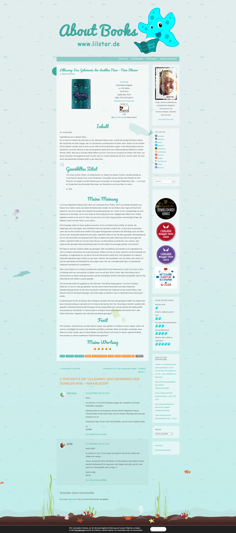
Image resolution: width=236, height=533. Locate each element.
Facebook (160, 136)
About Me (123, 59)
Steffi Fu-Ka (71, 393)
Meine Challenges (168, 59)
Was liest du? (161, 161)
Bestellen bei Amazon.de (124, 101)
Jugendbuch (69, 356)
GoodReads (161, 149)
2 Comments (139, 356)
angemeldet (72, 499)
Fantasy (62, 356)
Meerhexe (117, 356)
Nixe (133, 356)
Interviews (151, 59)
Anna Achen (159, 404)
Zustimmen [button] (158, 529)
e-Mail (159, 165)
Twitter (159, 143)
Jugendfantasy (79, 356)
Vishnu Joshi (159, 415)
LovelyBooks (161, 152)
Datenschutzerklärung (162, 450)
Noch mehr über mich (166, 120)
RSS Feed (160, 168)
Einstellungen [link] (79, 530)
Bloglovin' (160, 146)
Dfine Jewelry (159, 382)
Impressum (159, 446)
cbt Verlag (124, 82)
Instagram (161, 139)
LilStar (73, 74)
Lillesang (110, 356)
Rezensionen (137, 59)
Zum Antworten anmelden (96, 434)
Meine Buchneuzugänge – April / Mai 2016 (165, 396)
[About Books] (118, 55)
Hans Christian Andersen (99, 356)
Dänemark (88, 356)
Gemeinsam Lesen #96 (70, 369)
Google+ (160, 158)
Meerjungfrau (126, 356)
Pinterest (160, 155)
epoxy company (160, 393)
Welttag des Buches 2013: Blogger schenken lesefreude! (164, 407)
